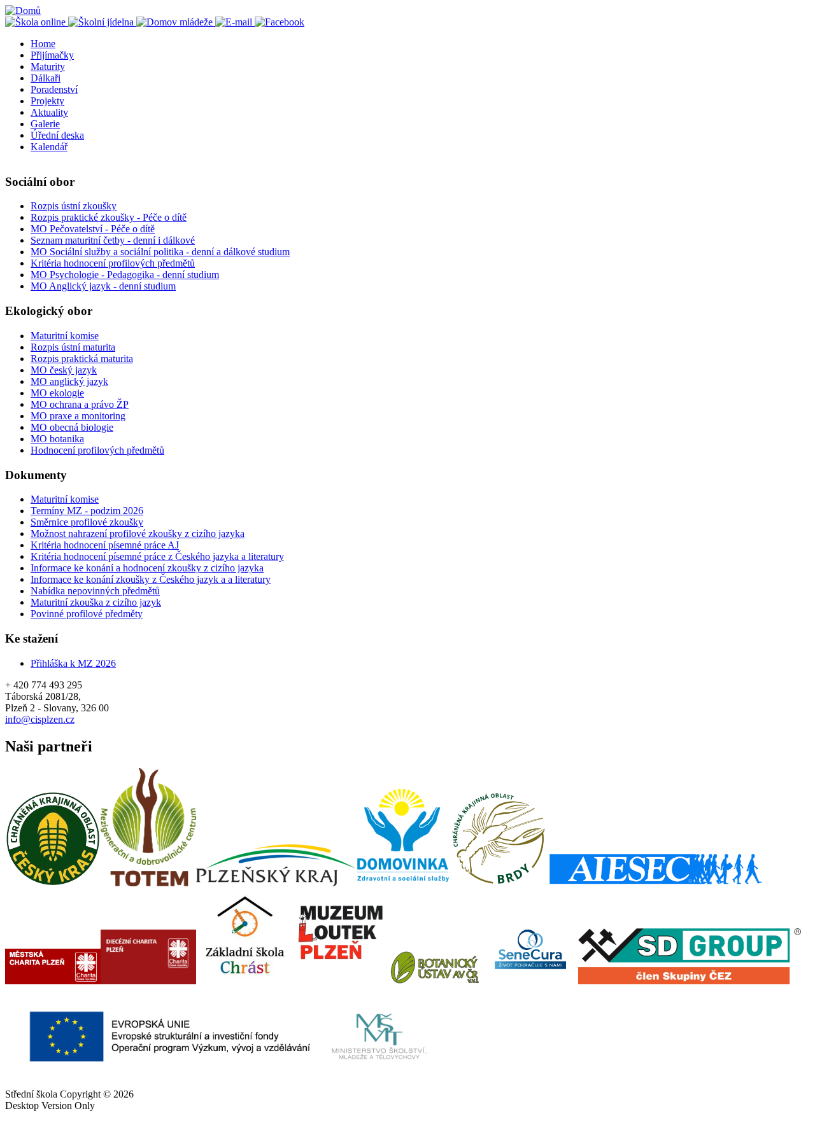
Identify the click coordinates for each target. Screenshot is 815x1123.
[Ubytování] (175, 22)
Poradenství (54, 89)
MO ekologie (57, 392)
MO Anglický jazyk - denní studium (103, 286)
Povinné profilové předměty (87, 613)
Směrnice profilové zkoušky (87, 522)
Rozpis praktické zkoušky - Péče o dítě (109, 217)
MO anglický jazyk (69, 381)
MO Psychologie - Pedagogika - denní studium (125, 274)
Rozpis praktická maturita (82, 358)
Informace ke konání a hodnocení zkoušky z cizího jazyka (147, 567)
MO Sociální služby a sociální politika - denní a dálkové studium (160, 251)
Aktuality (49, 112)
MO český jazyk (64, 370)
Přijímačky (52, 55)
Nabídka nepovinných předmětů (95, 590)
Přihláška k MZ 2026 (73, 663)
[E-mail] (235, 22)
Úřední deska (57, 135)
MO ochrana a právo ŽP (80, 404)
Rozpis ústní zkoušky (74, 205)
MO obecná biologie (72, 427)
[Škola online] (36, 22)
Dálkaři (45, 78)
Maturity (48, 66)
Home (43, 43)
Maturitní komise (65, 335)
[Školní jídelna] (102, 22)
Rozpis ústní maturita (73, 347)
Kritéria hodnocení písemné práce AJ (105, 545)
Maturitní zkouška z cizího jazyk (96, 602)
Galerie (45, 123)
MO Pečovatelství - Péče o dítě (93, 228)
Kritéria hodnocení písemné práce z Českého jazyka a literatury (157, 556)
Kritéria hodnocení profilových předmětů (113, 263)
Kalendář (49, 146)
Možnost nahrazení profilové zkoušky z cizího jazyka (137, 533)
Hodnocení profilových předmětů (97, 450)
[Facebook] (279, 22)
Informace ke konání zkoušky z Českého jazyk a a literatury (151, 579)
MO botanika (57, 438)
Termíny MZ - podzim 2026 (87, 510)
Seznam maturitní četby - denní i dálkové (113, 240)
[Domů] (23, 10)
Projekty (47, 100)
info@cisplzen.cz (39, 719)
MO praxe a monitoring (78, 415)
